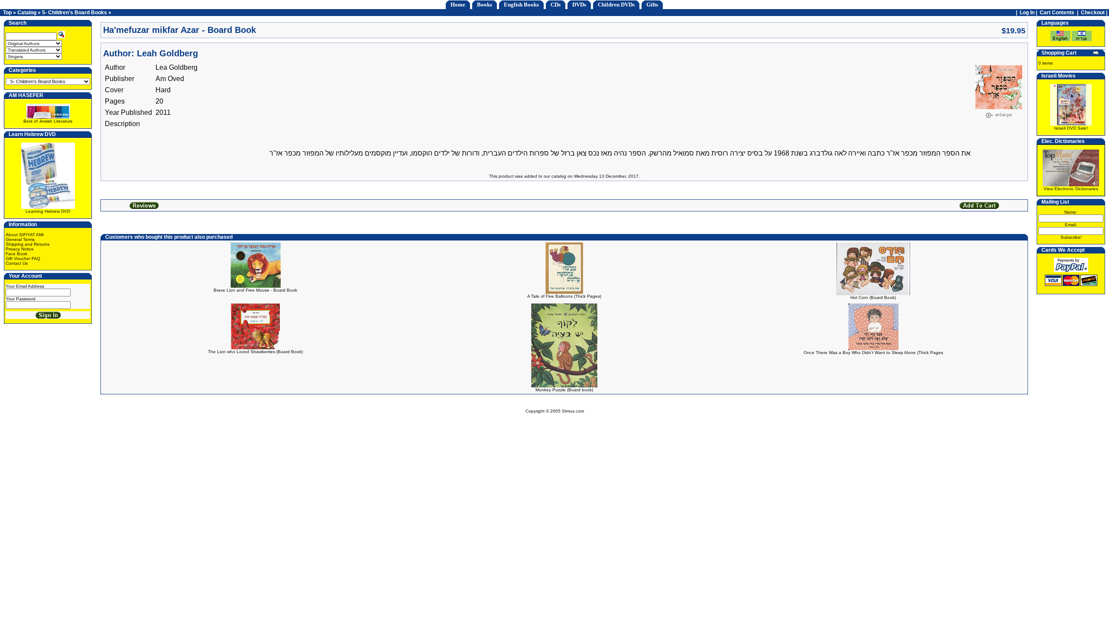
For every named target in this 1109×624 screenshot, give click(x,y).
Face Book (16, 253)
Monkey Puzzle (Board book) (564, 389)
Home (458, 4)
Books (484, 4)
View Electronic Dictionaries (1071, 188)
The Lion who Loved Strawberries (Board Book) (255, 351)
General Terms (20, 239)
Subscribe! (1071, 237)
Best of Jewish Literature (48, 121)
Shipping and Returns (27, 244)
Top (7, 13)
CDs (556, 4)
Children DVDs (616, 4)
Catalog (26, 13)
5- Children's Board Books (74, 13)
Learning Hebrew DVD (48, 211)
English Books (521, 4)
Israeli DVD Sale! (1071, 128)
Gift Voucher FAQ (23, 258)
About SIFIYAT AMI (25, 234)
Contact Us (17, 263)
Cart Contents (1057, 13)
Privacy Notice (20, 249)
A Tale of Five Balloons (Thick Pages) (564, 296)
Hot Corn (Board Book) (873, 297)
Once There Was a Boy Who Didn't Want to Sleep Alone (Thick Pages (873, 352)
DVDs (579, 4)
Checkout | (1095, 13)
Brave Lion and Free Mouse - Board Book (255, 290)
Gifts (652, 4)
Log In (1027, 13)
